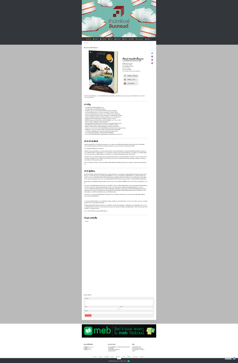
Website (86, 310)
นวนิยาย (96, 39)
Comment (87, 298)
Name (86, 306)
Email (121, 306)
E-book (125, 39)
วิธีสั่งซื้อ (132, 39)
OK (128, 361)
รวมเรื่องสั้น (103, 39)
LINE (90, 348)
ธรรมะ (111, 39)
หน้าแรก (89, 39)
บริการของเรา (140, 39)
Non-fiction (118, 39)
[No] (236, 361)
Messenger (91, 346)
